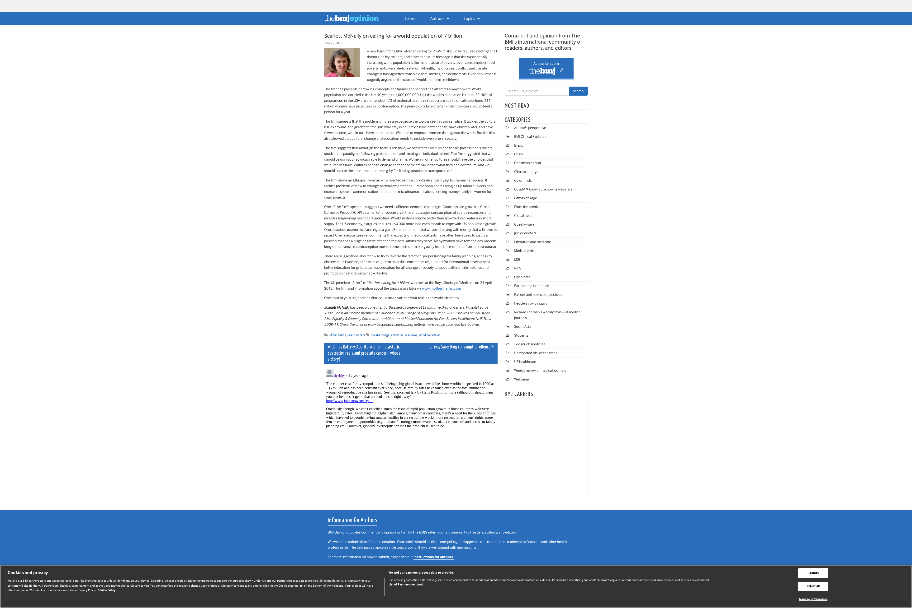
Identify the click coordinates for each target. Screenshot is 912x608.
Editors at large (525, 198)
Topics (470, 18)
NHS (517, 268)
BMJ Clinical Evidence (530, 137)
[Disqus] (411, 426)
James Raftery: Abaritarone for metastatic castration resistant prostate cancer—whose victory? (364, 353)
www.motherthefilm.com (441, 288)
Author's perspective (530, 128)
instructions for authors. (433, 557)
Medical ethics (525, 251)
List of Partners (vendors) (406, 584)
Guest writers (356, 335)
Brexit (518, 145)
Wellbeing (521, 379)
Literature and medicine (532, 242)
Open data (522, 277)
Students (521, 335)
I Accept (813, 573)
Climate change (526, 172)
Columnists (523, 180)
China (518, 154)
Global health (337, 335)
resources (411, 335)
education (397, 335)
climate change (380, 335)
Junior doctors (525, 233)
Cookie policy (106, 590)
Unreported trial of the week (535, 353)
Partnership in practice (531, 286)
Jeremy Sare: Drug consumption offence (460, 347)
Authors (437, 18)
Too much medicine (529, 344)
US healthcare (525, 362)
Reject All (813, 586)
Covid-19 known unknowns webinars (543, 189)
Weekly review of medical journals (540, 370)
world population (429, 335)
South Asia (522, 327)
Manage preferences (813, 599)
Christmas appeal (527, 163)
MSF (517, 259)
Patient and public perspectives (538, 294)
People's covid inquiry (530, 303)
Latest (410, 18)
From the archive (527, 207)
